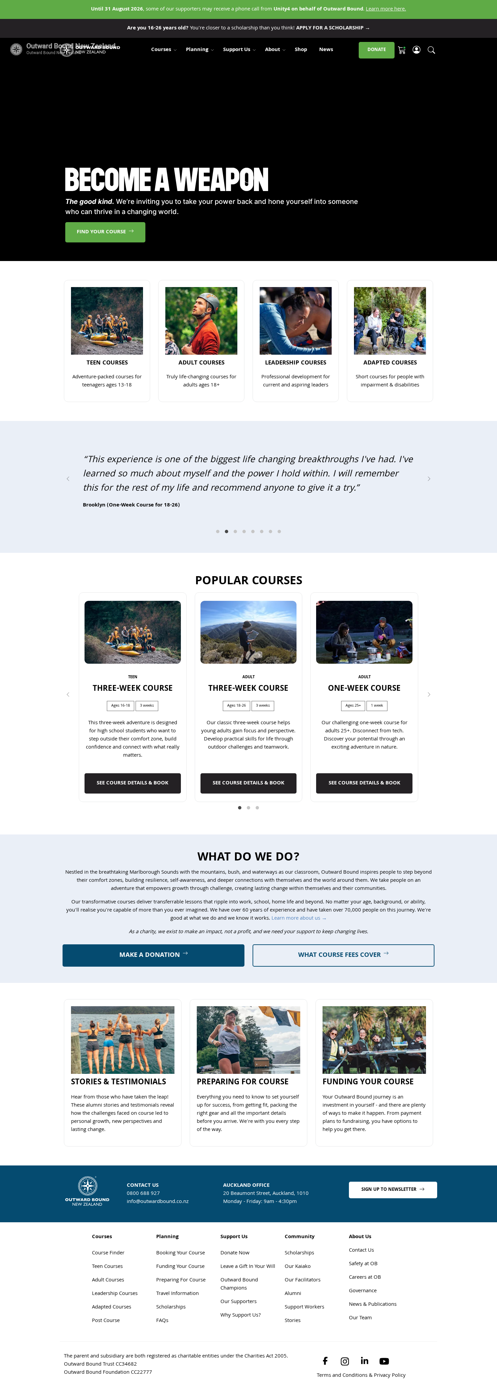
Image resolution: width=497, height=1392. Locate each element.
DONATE (377, 50)
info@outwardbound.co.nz (158, 1244)
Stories (293, 1363)
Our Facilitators (303, 1323)
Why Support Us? (240, 1358)
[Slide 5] (253, 574)
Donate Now (235, 1296)
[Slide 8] (279, 574)
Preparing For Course (181, 1323)
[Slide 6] (261, 574)
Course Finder (108, 1296)
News (326, 50)
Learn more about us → (299, 961)
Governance (363, 1333)
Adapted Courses (111, 1350)
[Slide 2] (226, 574)
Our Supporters (238, 1344)
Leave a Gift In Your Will (247, 1309)
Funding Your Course (180, 1309)
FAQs (162, 1363)
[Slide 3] (235, 574)
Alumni (293, 1336)
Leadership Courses (115, 1336)
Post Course (106, 1363)
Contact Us (361, 1293)
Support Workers (304, 1350)
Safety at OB (363, 1306)
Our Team (360, 1360)
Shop (301, 50)
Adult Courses (108, 1323)
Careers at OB (365, 1320)
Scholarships (171, 1350)
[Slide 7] (270, 574)
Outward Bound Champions (239, 1327)
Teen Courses (107, 1309)
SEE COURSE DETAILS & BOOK (132, 826)
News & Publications (373, 1347)
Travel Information (177, 1336)
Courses (161, 50)
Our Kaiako (298, 1309)
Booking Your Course (180, 1296)
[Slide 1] (217, 574)
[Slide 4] (244, 574)
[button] (68, 500)
